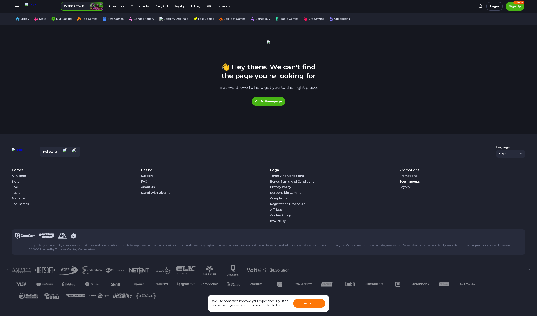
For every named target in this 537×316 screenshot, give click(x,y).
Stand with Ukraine (155, 193)
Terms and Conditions (287, 176)
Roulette (18, 198)
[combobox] (510, 154)
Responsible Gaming (285, 193)
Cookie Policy (280, 215)
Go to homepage (268, 101)
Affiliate (276, 210)
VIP (209, 6)
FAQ (144, 181)
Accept (309, 303)
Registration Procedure (287, 204)
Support (147, 176)
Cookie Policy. (271, 305)
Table (16, 193)
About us (148, 187)
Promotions (116, 6)
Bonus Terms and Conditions (292, 181)
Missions (224, 6)
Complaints (278, 198)
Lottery (195, 6)
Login (494, 6)
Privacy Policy (280, 187)
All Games (19, 176)
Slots (15, 181)
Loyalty (179, 6)
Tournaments (140, 6)
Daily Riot (161, 6)
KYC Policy (278, 221)
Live (15, 187)
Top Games (20, 204)
